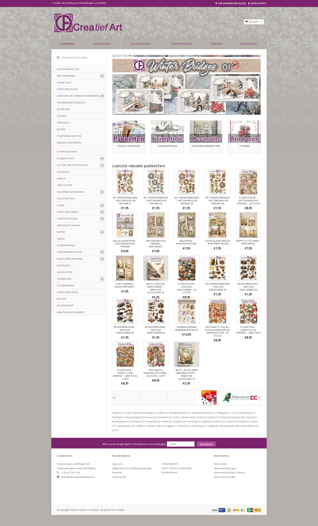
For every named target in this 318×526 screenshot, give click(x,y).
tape (161, 425)
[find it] (181, 397)
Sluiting (117, 417)
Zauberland (64, 278)
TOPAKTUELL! (64, 82)
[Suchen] (58, 57)
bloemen (165, 417)
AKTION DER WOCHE (68, 69)
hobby (225, 417)
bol (177, 417)
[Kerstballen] (186, 85)
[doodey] (154, 397)
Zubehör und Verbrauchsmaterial (78, 95)
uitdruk (183, 425)
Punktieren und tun (69, 136)
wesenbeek (249, 425)
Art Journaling (66, 75)
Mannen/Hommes (203, 412)
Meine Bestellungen (225, 468)
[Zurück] (114, 397)
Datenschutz (119, 477)
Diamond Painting (143, 412)
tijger (171, 425)
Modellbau (63, 265)
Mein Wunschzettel (224, 477)
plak (141, 425)
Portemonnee (245, 412)
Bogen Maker (65, 305)
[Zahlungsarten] (215, 509)
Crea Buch (63, 122)
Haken (162, 412)
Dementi (117, 472)
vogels (212, 425)
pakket (207, 421)
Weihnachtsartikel (68, 225)
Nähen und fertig (67, 292)
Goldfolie (63, 171)
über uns (216, 43)
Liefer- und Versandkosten (177, 468)
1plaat (117, 412)
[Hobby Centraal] (236, 397)
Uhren (61, 238)
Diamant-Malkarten (69, 142)
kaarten (238, 417)
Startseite (67, 43)
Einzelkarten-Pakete (69, 252)
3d (127, 412)
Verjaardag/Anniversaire (141, 417)
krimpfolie (153, 421)
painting (194, 421)
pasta (244, 421)
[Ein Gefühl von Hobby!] (133, 22)
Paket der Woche (67, 89)
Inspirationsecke (182, 43)
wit (115, 430)
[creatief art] (126, 397)
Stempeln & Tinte (67, 151)
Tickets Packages (67, 218)
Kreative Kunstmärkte (70, 312)
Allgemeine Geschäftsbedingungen (132, 468)
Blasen (61, 129)
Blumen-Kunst (65, 158)
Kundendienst (248, 43)
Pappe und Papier (67, 212)
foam (201, 417)
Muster (61, 298)
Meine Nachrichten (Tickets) (229, 472)
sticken (61, 116)
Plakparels (225, 412)
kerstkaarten (121, 421)
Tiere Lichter (64, 185)
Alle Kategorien (141, 43)
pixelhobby (126, 425)
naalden (179, 421)
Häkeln (61, 178)
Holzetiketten (65, 198)
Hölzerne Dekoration (70, 192)
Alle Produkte (102, 43)
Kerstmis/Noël (180, 412)
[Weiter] (259, 397)
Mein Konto (258, 3)
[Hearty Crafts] (209, 397)
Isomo (61, 205)
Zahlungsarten (170, 463)
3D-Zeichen (63, 109)
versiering (198, 425)
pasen (232, 421)
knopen (138, 421)
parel (220, 421)
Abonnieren (206, 444)
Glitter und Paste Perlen (72, 165)
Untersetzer (65, 272)
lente (166, 421)
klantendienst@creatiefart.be (78, 477)
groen (213, 417)
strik (151, 425)
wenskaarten (229, 425)
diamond (188, 417)
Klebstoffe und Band (70, 258)
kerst (250, 417)
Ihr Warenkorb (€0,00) (232, 3)
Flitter (61, 232)
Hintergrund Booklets (71, 102)
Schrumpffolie (66, 245)
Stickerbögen (65, 285)
